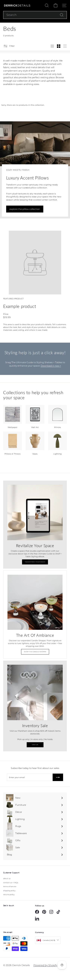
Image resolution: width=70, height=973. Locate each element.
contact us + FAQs (10, 883)
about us (6, 878)
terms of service (9, 886)
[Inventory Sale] (35, 692)
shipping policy (9, 891)
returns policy (9, 894)
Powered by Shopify (45, 965)
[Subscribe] (58, 777)
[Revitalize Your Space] (35, 512)
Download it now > (51, 365)
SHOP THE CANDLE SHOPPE (35, 652)
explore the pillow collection (25, 209)
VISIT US (35, 745)
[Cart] (55, 5)
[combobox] (35, 15)
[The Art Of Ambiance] (35, 602)
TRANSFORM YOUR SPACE (35, 562)
